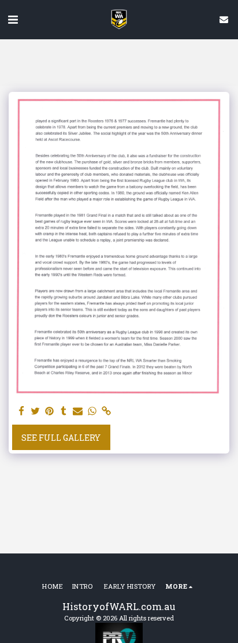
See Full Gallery (61, 437)
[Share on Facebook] (21, 411)
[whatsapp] (92, 411)
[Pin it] (49, 411)
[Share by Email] (78, 411)
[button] (13, 19)
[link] (106, 411)
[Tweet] (36, 411)
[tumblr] (64, 411)
